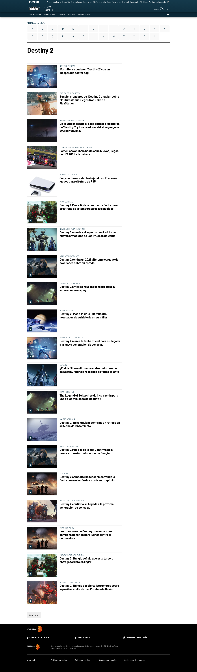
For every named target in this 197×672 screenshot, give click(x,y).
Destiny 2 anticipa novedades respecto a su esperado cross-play (88, 288)
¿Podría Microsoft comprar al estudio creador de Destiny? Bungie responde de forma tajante (89, 370)
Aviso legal (31, 660)
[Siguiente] (168, 2)
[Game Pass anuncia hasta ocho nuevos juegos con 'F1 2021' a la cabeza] (42, 157)
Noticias (71, 14)
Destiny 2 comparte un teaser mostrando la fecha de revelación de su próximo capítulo (87, 478)
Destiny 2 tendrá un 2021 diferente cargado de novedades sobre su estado (89, 261)
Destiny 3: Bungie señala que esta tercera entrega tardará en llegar (86, 560)
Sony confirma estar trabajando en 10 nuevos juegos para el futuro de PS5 (88, 179)
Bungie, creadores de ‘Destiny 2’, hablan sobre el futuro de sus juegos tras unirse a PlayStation (89, 100)
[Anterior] (44, 2)
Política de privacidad (59, 660)
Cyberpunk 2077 (136, 2)
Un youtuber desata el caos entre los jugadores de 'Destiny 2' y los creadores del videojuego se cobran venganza (90, 127)
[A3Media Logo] (35, 631)
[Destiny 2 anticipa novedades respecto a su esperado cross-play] (42, 293)
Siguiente (33, 615)
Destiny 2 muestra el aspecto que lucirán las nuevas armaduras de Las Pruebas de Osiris (88, 234)
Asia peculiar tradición (165, 2)
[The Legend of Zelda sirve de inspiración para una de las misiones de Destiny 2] (42, 402)
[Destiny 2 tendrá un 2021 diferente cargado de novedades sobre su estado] (42, 266)
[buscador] (167, 9)
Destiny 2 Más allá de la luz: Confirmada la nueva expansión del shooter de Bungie (86, 451)
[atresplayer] (158, 9)
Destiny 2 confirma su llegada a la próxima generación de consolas (87, 505)
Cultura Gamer (34, 14)
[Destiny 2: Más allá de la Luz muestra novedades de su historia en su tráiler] (42, 321)
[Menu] (167, 14)
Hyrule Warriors (149, 2)
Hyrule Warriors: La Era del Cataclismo (77, 2)
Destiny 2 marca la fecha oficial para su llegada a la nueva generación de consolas (90, 342)
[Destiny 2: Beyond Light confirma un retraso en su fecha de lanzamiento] (42, 429)
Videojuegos (49, 14)
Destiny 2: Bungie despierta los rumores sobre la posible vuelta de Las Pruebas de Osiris (89, 587)
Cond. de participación (107, 660)
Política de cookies (82, 660)
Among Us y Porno (54, 2)
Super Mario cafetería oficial (118, 2)
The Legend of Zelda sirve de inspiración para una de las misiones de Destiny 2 (89, 397)
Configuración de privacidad (134, 660)
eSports (61, 14)
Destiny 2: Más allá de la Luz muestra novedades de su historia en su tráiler (83, 315)
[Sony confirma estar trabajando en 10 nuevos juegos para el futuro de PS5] (42, 185)
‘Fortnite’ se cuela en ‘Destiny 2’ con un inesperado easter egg (85, 71)
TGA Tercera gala (99, 2)
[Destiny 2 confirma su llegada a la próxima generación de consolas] (42, 511)
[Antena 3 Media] (37, 647)
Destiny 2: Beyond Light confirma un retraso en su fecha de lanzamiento (90, 424)
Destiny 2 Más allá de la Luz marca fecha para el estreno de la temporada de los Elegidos (89, 206)
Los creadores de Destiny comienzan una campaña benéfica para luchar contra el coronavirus (86, 535)
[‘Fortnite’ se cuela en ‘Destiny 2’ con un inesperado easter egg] (42, 76)
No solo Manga (83, 14)
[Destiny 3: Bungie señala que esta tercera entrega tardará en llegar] (42, 565)
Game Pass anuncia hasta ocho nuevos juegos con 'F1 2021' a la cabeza (89, 152)
